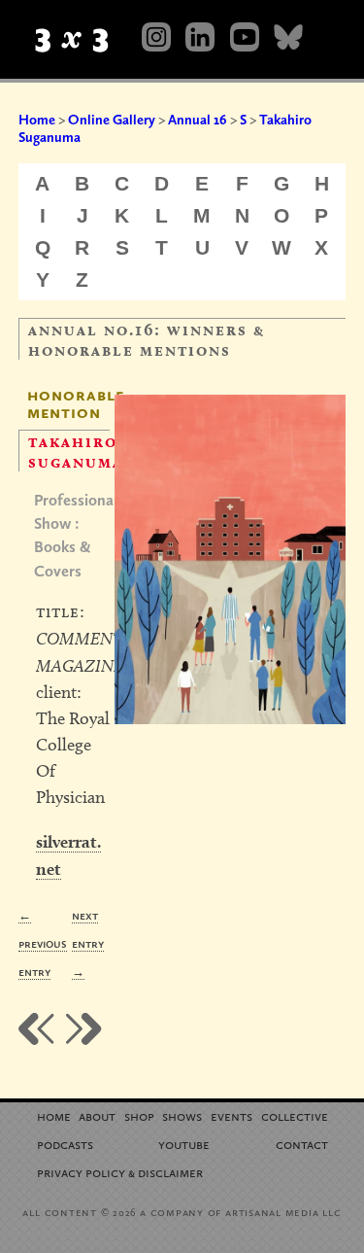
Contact (302, 1143)
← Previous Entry (42, 943)
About (97, 1115)
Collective (294, 1115)
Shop (139, 1115)
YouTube (184, 1143)
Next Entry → (88, 943)
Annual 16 (197, 119)
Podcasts (65, 1143)
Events (231, 1115)
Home (36, 119)
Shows (182, 1115)
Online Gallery (111, 119)
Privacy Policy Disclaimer (120, 1172)
